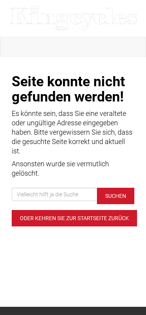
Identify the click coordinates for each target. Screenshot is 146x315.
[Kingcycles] (74, 18)
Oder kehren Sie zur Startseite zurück (74, 218)
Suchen (115, 196)
